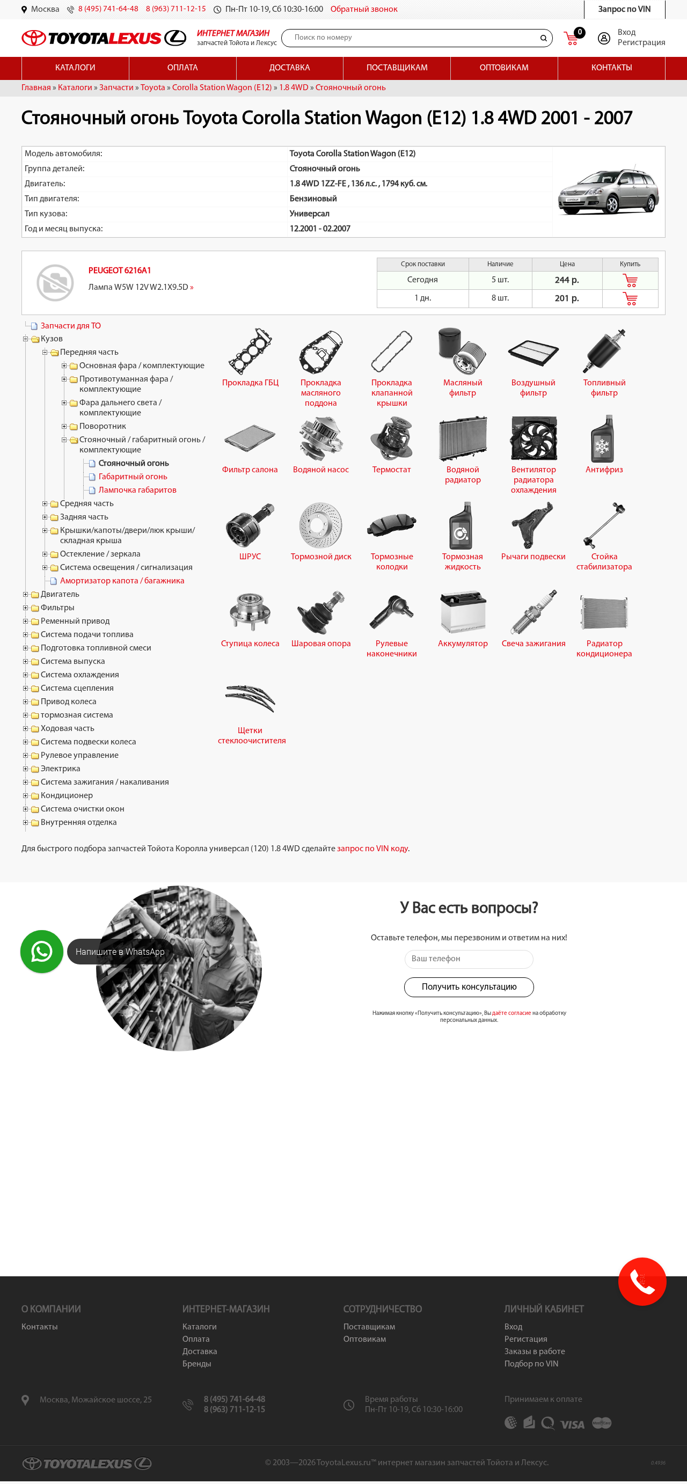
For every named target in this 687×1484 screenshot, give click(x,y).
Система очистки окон (83, 809)
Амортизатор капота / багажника (122, 581)
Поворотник (102, 426)
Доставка (289, 68)
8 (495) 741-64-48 (108, 9)
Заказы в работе (535, 1352)
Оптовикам (504, 68)
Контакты (611, 68)
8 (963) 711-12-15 (176, 9)
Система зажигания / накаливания (105, 782)
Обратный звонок (364, 9)
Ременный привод (75, 621)
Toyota (153, 88)
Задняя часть (84, 517)
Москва (45, 9)
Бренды (196, 1364)
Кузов (52, 339)
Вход (626, 32)
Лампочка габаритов (138, 490)
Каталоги (75, 68)
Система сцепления (77, 688)
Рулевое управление (80, 755)
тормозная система (77, 715)
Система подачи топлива (87, 635)
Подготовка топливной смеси (96, 648)
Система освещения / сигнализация (126, 568)
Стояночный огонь (351, 88)
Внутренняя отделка (79, 822)
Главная (36, 88)
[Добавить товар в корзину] (630, 280)
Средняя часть (87, 504)
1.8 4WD (294, 88)
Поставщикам (397, 68)
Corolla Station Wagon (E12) (222, 88)
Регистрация (642, 43)
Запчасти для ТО (71, 326)
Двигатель (60, 594)
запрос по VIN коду (372, 849)
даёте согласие (511, 1014)
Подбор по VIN (532, 1364)
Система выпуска (73, 661)
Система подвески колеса (88, 742)
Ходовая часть (67, 729)
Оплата (182, 68)
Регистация (526, 1339)
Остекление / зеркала (100, 554)
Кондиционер (67, 796)
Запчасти (116, 88)
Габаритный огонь (133, 477)
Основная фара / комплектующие (141, 366)
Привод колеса (69, 702)
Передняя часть (89, 352)
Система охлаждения (80, 675)
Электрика (61, 769)
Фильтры (58, 608)
